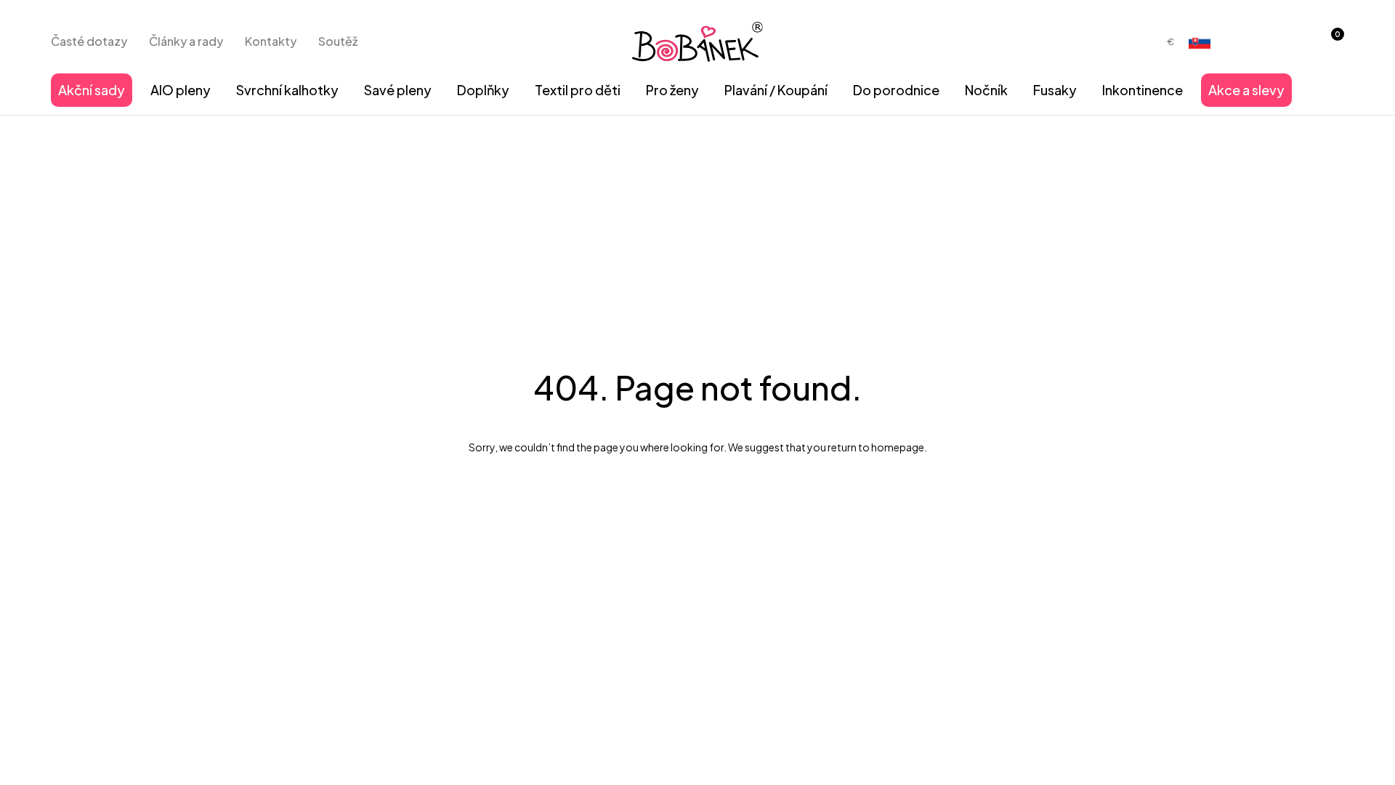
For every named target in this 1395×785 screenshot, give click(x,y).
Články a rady (186, 41)
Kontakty (270, 41)
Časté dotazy (89, 41)
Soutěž (337, 41)
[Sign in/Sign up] (1291, 41)
